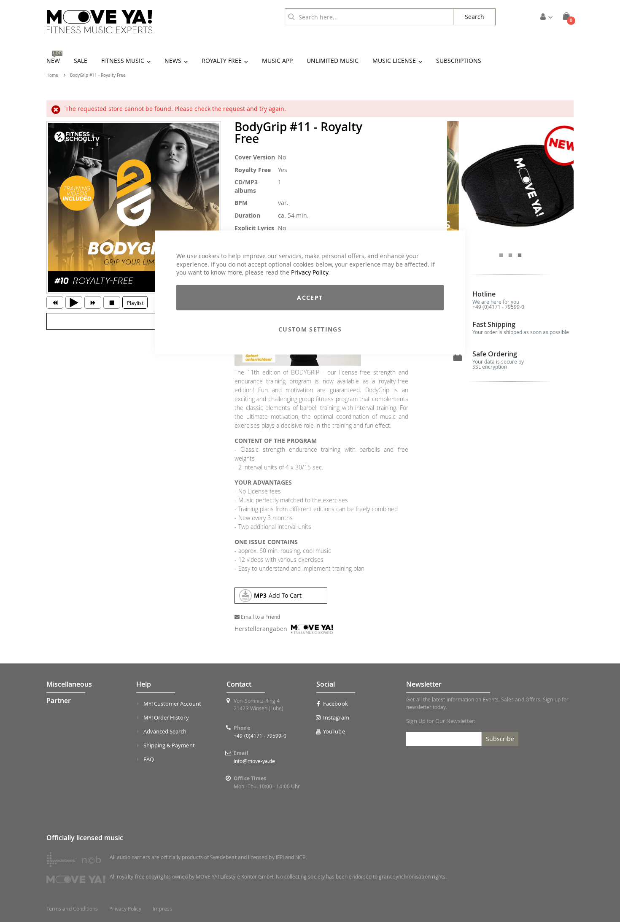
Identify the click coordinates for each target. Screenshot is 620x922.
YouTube (334, 731)
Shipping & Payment (169, 745)
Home (52, 75)
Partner (58, 700)
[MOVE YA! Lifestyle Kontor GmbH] (99, 21)
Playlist (135, 302)
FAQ (148, 759)
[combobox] (369, 16)
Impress (162, 909)
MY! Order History (166, 717)
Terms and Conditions (72, 909)
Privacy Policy (309, 272)
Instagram (336, 717)
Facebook (335, 703)
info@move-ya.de (254, 761)
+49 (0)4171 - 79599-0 (498, 306)
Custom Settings (310, 329)
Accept (310, 297)
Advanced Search (165, 731)
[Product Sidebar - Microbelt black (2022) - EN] (510, 184)
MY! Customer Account (172, 703)
